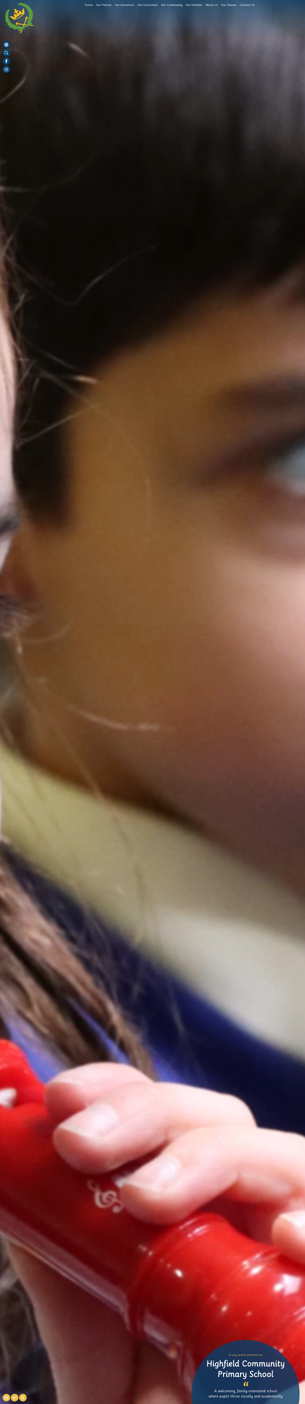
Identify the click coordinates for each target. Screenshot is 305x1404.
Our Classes (229, 5)
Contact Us (247, 5)
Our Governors (124, 5)
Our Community (172, 5)
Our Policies (104, 5)
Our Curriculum (147, 5)
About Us (211, 5)
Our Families (194, 5)
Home (89, 5)
